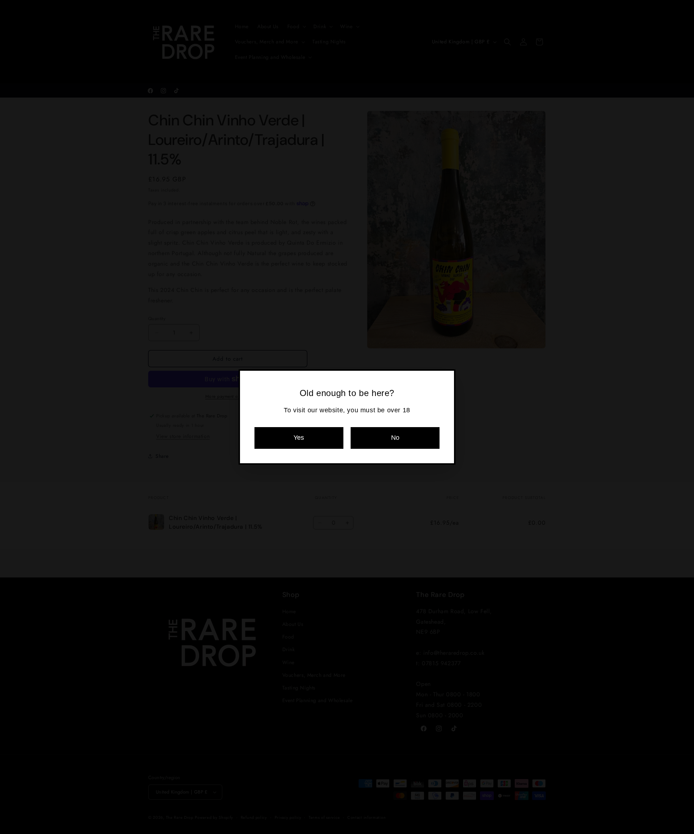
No (395, 437)
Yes (299, 437)
